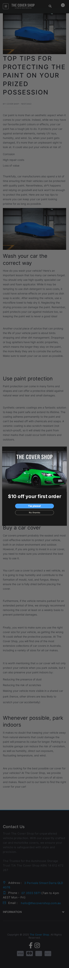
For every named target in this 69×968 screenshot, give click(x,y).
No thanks (34, 512)
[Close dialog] (65, 448)
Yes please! (34, 506)
